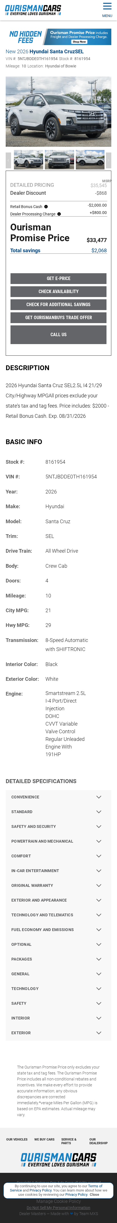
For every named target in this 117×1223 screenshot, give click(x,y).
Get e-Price (58, 278)
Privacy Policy (40, 1190)
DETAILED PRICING (32, 185)
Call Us (59, 334)
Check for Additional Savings (58, 304)
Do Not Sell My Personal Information (58, 1207)
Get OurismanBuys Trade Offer (58, 317)
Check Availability (59, 291)
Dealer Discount (28, 193)
